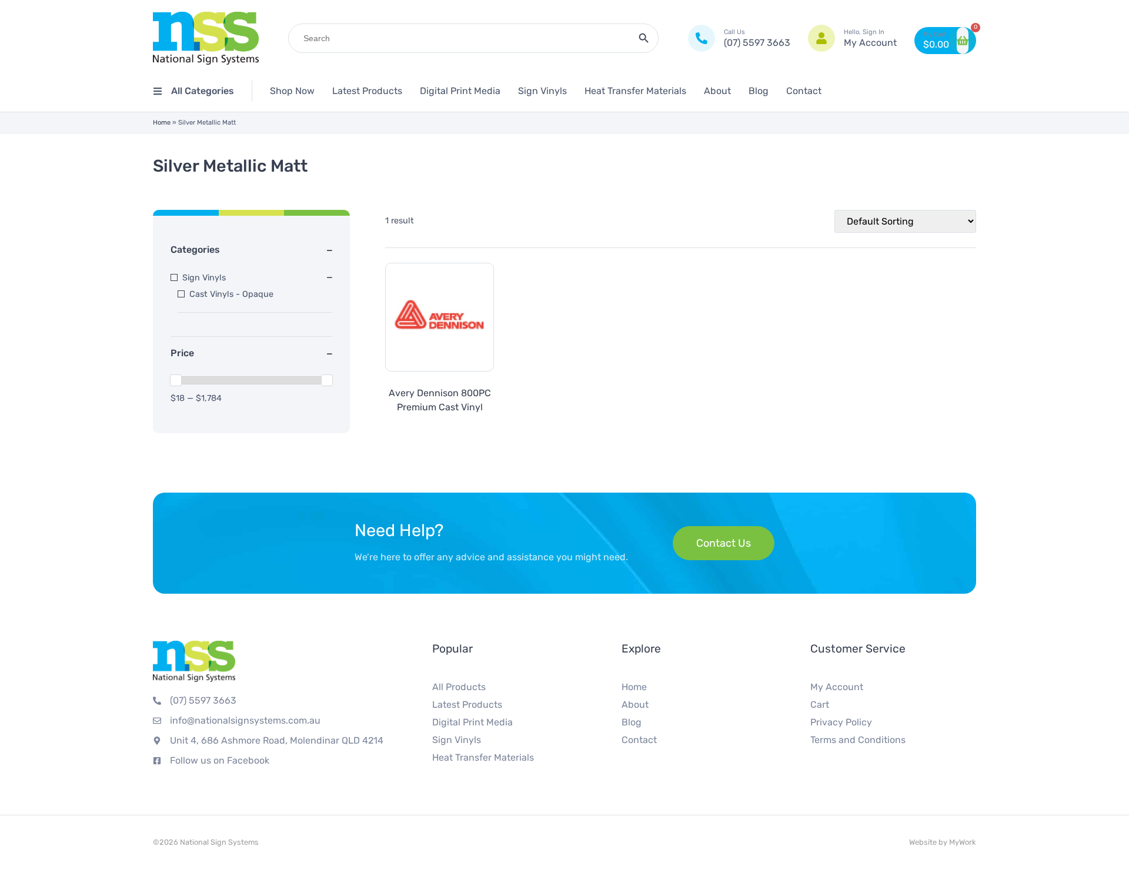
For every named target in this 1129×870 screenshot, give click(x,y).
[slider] (176, 380)
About (717, 90)
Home (162, 122)
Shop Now (292, 90)
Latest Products (367, 90)
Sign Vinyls (542, 90)
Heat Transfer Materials (635, 90)
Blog (759, 90)
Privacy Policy (841, 722)
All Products (459, 686)
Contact (803, 90)
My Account (836, 686)
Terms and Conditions (858, 739)
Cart (819, 704)
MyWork (962, 842)
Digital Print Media (460, 90)
